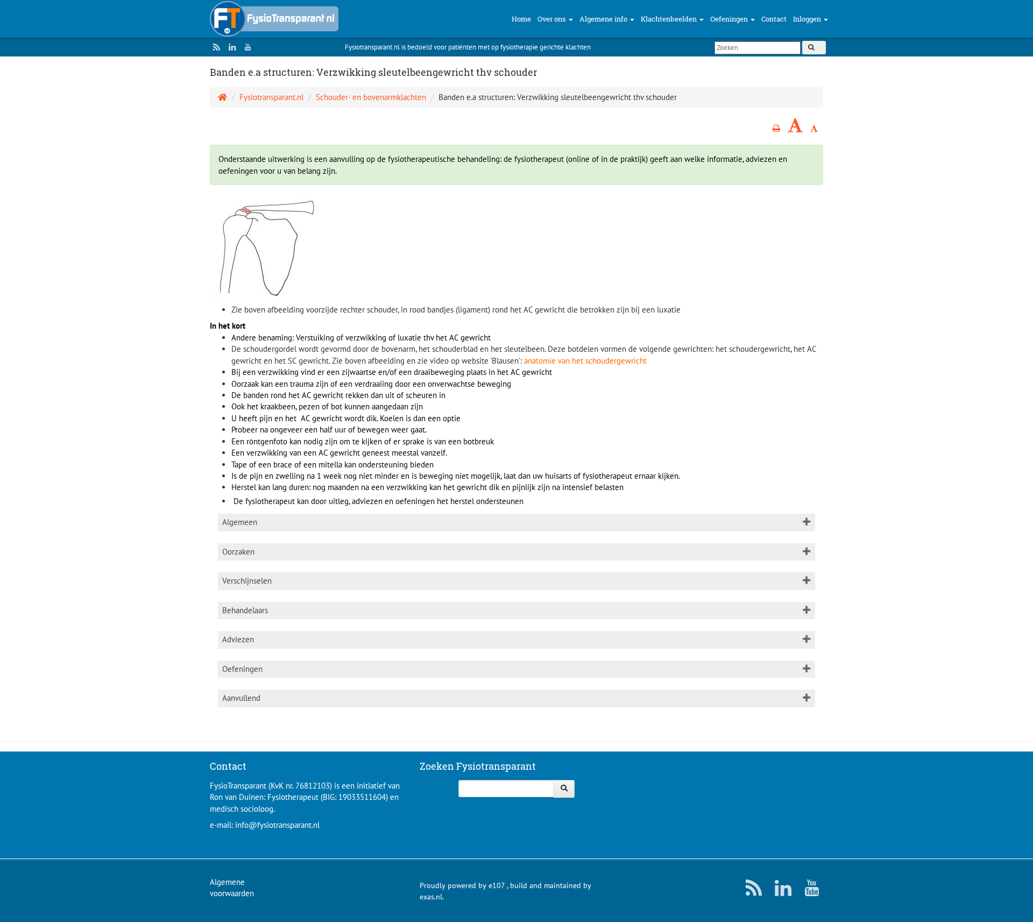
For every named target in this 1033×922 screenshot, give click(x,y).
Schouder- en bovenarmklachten (371, 97)
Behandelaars (245, 610)
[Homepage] (222, 97)
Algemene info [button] (604, 19)
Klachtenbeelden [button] (669, 19)
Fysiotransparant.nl (271, 97)
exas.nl (431, 897)
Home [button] (521, 19)
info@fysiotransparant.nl (277, 825)
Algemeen (239, 522)
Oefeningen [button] (729, 19)
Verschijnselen (247, 581)
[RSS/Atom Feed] (214, 47)
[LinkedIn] (230, 47)
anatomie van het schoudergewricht (585, 361)
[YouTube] (245, 47)
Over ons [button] (552, 19)
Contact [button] (774, 19)
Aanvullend (241, 698)
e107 (497, 885)
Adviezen (238, 639)
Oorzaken (238, 552)
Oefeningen (242, 669)
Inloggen (808, 19)
